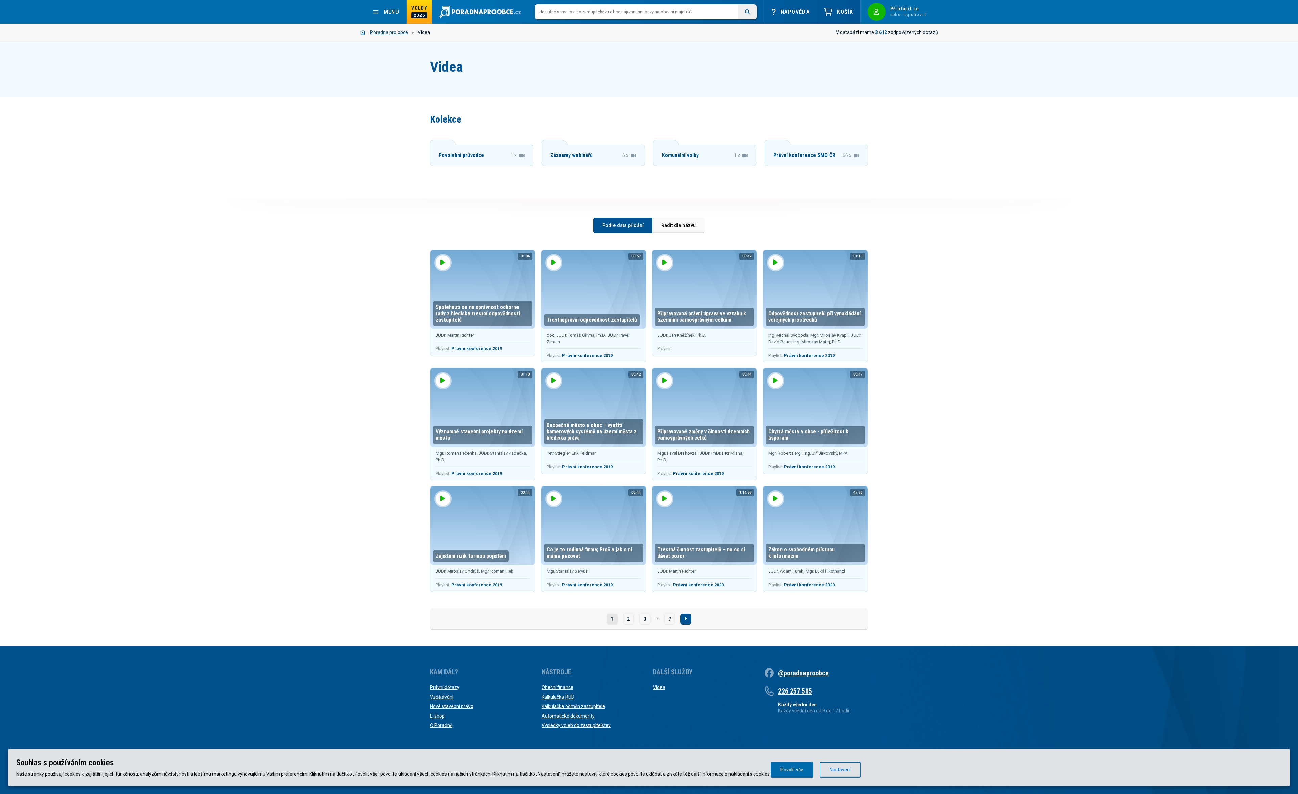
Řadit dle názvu (678, 225)
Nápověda (795, 12)
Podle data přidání (623, 225)
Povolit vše (791, 769)
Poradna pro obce (389, 32)
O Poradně (441, 725)
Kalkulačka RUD (558, 697)
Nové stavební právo (451, 706)
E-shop (437, 716)
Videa (659, 687)
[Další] (685, 619)
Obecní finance (557, 687)
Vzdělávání (441, 697)
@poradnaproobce (803, 673)
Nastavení (840, 769)
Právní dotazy (444, 687)
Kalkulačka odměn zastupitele (573, 706)
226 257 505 (795, 691)
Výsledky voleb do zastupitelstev (576, 725)
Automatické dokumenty (568, 716)
